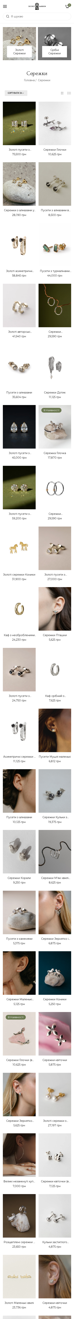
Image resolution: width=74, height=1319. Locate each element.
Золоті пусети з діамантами (54, 574)
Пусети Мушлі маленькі (55, 756)
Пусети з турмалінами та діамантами (55, 271)
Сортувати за (15, 93)
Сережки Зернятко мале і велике (19, 1121)
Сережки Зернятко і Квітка (54, 938)
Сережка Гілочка (55, 453)
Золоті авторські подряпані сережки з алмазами (19, 331)
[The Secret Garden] (37, 6)
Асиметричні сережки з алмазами (19, 756)
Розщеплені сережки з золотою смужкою (19, 1242)
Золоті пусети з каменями (19, 696)
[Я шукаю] (7, 16)
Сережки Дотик (55, 392)
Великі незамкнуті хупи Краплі (19, 1181)
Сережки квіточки (55, 1060)
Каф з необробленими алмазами (19, 635)
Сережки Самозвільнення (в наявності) (54, 514)
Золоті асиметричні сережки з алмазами (19, 271)
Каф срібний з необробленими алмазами (54, 696)
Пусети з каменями (19, 938)
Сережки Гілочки (54, 149)
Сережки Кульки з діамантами (55, 817)
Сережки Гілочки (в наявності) (19, 1060)
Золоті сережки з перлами (54, 1121)
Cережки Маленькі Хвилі (19, 999)
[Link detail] (19, 43)
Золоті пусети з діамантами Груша (19, 453)
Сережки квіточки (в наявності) (55, 1181)
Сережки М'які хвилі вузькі (54, 878)
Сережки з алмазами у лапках (19, 210)
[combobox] (37, 16)
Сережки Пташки (55, 635)
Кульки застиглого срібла (54, 1242)
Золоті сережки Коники (19, 574)
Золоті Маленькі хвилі (19, 1303)
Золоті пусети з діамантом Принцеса (19, 149)
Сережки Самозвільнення (55, 331)
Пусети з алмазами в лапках (55, 210)
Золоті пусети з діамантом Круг (19, 514)
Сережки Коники (54, 999)
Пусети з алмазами (19, 392)
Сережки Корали (19, 878)
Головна (29, 80)
